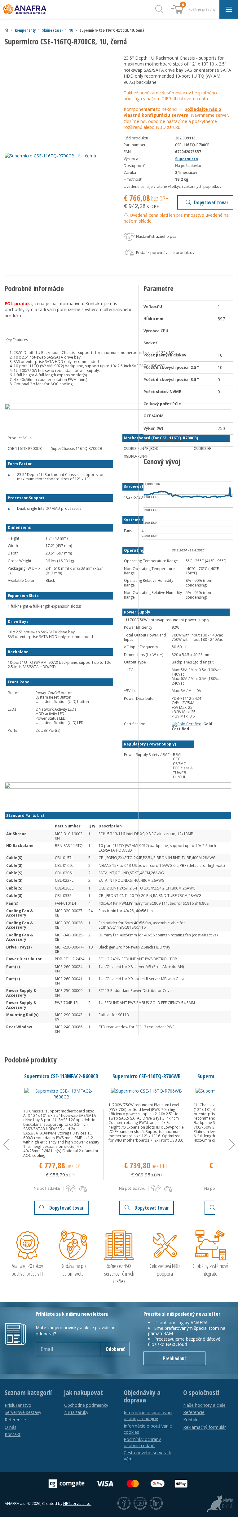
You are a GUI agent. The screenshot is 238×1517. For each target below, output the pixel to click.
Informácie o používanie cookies (148, 1429)
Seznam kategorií (28, 1392)
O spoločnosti (201, 1392)
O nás (10, 1427)
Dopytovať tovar (211, 202)
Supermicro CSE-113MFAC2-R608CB (61, 1076)
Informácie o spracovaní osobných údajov (148, 1416)
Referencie (15, 1420)
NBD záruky (76, 1412)
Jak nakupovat (83, 1392)
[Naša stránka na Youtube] (140, 1503)
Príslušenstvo (18, 1405)
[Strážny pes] (70, 1189)
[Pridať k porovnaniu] (83, 1189)
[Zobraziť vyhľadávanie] (159, 9)
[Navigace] (228, 9)
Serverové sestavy (23, 1412)
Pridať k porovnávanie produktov (164, 252)
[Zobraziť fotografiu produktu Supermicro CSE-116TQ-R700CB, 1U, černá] (59, 156)
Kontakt (12, 1434)
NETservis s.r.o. (77, 1503)
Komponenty (25, 30)
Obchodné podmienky (86, 1405)
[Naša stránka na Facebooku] (124, 1503)
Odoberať (115, 1349)
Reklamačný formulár (204, 1427)
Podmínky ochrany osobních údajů (142, 1442)
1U (71, 30)
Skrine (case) (52, 30)
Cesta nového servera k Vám (147, 1456)
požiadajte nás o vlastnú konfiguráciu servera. (172, 112)
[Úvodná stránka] (6, 30)
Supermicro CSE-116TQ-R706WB (146, 1076)
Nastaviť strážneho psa (155, 236)
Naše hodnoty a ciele (204, 1405)
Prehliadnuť (174, 1358)
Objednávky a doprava (142, 1396)
